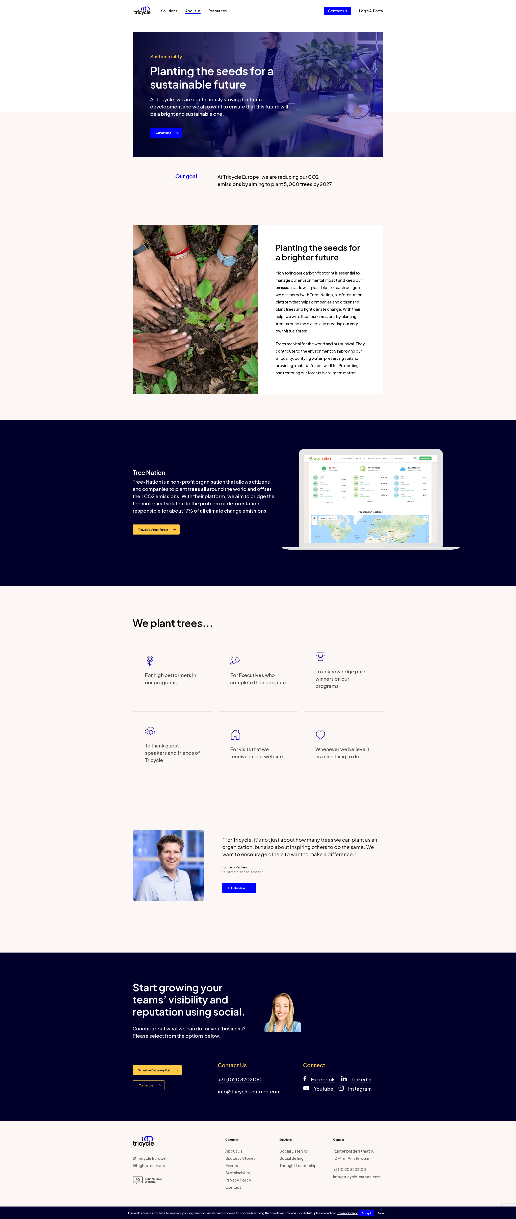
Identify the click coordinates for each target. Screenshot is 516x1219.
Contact (233, 1187)
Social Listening (293, 1151)
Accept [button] (366, 1213)
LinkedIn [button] (361, 1079)
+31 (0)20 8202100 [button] (240, 1079)
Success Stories (240, 1158)
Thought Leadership (298, 1165)
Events (231, 1165)
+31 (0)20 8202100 (349, 1169)
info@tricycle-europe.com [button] (249, 1091)
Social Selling (291, 1158)
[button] (166, 133)
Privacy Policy (238, 1180)
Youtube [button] (323, 1089)
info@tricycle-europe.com (357, 1176)
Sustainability (237, 1172)
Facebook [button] (323, 1079)
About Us (233, 1151)
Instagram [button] (360, 1089)
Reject (382, 1213)
